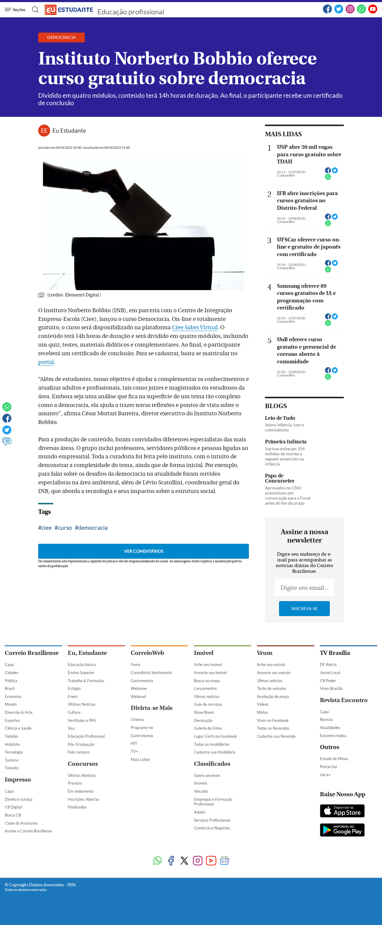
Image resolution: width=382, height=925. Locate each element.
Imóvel (203, 653)
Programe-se (142, 727)
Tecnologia (14, 752)
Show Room (204, 712)
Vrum (264, 653)
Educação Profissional (86, 736)
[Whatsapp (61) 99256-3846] (361, 12)
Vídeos (263, 704)
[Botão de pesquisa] (33, 9)
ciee (46, 527)
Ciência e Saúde (18, 728)
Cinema (137, 719)
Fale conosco (79, 752)
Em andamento (81, 791)
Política (11, 680)
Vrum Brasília (331, 688)
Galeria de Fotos (208, 728)
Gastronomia (142, 680)
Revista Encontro (344, 700)
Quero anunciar (207, 775)
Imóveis (200, 783)
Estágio (74, 688)
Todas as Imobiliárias (211, 744)
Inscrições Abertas (83, 799)
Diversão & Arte (19, 712)
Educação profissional (130, 11)
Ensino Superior (81, 672)
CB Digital (13, 807)
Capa (9, 664)
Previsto (75, 783)
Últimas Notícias (82, 704)
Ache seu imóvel (208, 664)
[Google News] (224, 861)
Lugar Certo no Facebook (215, 736)
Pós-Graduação (81, 744)
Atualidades (330, 727)
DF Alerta (328, 664)
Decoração (203, 720)
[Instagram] (197, 861)
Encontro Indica (333, 735)
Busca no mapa (207, 680)
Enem (73, 696)
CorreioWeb (147, 653)
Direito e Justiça (19, 799)
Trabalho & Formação (86, 680)
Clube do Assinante (21, 823)
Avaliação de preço (273, 696)
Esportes (12, 720)
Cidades (12, 672)
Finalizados (77, 807)
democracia (93, 527)
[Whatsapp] (6, 409)
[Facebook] (327, 12)
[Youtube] (211, 861)
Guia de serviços (208, 704)
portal (46, 362)
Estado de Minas (334, 758)
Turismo (12, 760)
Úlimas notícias (207, 696)
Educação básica (82, 664)
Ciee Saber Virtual (195, 327)
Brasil (9, 688)
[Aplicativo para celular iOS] (342, 811)
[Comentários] (6, 444)
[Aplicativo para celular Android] (342, 830)
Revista (326, 719)
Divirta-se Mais (151, 708)
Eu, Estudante (87, 653)
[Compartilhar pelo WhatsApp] (328, 178)
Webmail (138, 696)
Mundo (11, 704)
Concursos (83, 763)
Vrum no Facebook (273, 720)
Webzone (139, 688)
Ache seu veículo (271, 664)
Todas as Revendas (273, 728)
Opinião (11, 736)
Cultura (74, 712)
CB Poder (328, 680)
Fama (135, 664)
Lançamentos (205, 688)
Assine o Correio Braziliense (28, 830)
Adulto (199, 812)
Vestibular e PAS (82, 720)
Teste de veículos (271, 688)
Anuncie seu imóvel (210, 672)
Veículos (201, 791)
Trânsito (12, 767)
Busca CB (13, 815)
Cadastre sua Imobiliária (214, 752)
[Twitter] (6, 432)
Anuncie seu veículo (273, 672)
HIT (134, 743)
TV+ (134, 751)
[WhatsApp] (157, 861)
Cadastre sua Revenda (276, 736)
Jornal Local (330, 672)
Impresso (18, 779)
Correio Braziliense (31, 653)
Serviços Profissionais (212, 820)
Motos (262, 712)
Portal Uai (328, 766)
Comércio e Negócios (212, 828)
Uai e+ (325, 774)
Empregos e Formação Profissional (213, 802)
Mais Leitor (140, 759)
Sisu (71, 728)
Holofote (12, 744)
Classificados (212, 763)
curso (65, 527)
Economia (13, 696)
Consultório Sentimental (151, 672)
